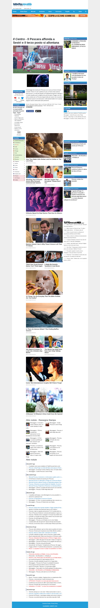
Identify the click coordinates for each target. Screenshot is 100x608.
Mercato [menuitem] (33, 11)
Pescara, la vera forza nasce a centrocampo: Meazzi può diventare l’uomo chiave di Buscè (52, 523)
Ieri (68, 111)
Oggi (65, 111)
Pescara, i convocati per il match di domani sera (41, 579)
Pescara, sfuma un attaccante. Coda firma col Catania (43, 532)
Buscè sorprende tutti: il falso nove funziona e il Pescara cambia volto (47, 536)
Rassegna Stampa (34, 104)
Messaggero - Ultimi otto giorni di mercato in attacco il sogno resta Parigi (47, 539)
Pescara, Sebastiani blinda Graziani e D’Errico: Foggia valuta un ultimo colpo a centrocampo (53, 538)
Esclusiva (67, 188)
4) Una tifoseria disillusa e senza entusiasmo (18, 129)
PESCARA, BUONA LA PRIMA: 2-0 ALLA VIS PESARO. (43, 554)
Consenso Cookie (46, 603)
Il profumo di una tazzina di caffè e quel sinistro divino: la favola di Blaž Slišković (49, 582)
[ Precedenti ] (19, 101)
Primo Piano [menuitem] (23, 11)
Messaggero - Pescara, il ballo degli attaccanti (41, 489)
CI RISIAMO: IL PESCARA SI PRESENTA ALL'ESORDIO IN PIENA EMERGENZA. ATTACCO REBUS (79, 44)
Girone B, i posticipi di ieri (35, 496)
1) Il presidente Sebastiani (17, 115)
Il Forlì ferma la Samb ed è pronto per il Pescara (41, 478)
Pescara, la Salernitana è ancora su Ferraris (40, 498)
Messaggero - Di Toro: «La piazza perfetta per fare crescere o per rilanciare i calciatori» (51, 500)
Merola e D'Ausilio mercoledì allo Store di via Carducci (43, 509)
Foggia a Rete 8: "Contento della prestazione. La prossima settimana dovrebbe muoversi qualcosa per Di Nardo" (58, 546)
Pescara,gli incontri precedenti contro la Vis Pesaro (42, 564)
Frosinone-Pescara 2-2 (71, 98)
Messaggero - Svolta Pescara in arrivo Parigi (40, 471)
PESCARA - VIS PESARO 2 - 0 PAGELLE (40, 556)
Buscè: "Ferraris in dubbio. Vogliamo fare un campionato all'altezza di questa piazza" (51, 577)
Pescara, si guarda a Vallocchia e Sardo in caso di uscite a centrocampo (47, 593)
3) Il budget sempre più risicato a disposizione (18, 124)
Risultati (19, 134)
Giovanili (66, 165)
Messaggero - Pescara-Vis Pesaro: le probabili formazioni (44, 563)
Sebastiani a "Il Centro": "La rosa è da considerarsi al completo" (45, 586)
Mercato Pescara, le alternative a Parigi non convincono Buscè (45, 480)
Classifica (16, 138)
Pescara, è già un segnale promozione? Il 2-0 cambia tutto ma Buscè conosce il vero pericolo (53, 511)
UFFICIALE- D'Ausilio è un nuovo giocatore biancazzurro (44, 581)
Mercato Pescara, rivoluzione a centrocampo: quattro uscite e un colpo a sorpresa (50, 477)
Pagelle (66, 153)
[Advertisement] (44, 123)
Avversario (67, 141)
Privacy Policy (54, 603)
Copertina (67, 71)
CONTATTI (52, 606)
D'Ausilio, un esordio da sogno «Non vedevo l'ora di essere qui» (36, 447)
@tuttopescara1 (50, 105)
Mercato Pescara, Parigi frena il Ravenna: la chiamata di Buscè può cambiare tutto (50, 486)
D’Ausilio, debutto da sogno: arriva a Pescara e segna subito (44, 534)
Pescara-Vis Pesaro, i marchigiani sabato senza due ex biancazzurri (46, 595)
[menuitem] (86, 11)
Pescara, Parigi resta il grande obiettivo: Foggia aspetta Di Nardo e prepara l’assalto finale (52, 507)
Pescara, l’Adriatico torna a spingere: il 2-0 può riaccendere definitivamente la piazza (51, 514)
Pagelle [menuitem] (67, 11)
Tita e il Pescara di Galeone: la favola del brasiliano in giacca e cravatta (47, 513)
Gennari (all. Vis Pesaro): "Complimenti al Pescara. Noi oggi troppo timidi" (48, 545)
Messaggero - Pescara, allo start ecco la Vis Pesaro (42, 571)
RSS (56, 606)
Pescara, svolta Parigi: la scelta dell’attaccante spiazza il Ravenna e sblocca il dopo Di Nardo (53, 468)
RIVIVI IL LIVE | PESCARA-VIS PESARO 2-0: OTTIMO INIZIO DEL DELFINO (49, 557)
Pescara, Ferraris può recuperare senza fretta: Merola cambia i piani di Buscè (49, 531)
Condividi (30, 111)
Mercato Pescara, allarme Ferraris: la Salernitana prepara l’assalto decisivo (48, 482)
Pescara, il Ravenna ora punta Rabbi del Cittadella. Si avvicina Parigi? (47, 484)
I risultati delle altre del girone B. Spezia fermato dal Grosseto (45, 521)
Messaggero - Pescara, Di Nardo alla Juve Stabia (56, 439)
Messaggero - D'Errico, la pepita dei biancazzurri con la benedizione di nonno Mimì (50, 487)
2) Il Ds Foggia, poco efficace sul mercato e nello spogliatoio (19, 119)
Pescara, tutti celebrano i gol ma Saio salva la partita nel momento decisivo (48, 529)
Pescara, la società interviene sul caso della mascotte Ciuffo (44, 597)
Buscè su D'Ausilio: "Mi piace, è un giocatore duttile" (42, 566)
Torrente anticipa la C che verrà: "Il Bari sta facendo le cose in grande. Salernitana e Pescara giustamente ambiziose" (59, 591)
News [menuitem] (50, 11)
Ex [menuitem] (74, 11)
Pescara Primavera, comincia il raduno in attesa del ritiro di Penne (79, 169)
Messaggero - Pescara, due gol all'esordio (40, 543)
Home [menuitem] (14, 11)
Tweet (38, 111)
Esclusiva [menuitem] (42, 11)
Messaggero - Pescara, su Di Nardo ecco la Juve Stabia (56, 447)
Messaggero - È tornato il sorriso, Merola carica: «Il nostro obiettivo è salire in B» (49, 469)
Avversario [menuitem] (58, 11)
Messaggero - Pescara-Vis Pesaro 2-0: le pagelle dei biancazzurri (56, 453)
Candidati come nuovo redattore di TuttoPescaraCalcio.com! (44, 466)
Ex (65, 176)
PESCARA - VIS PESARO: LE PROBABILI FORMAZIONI (44, 570)
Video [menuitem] (80, 11)
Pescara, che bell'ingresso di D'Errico (38, 518)
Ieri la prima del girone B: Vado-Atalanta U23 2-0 (41, 559)
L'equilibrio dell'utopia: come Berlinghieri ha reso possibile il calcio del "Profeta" (49, 495)
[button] (19, 132)
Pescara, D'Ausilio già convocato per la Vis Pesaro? (42, 584)
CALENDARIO (46, 606)
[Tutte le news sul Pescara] (22, 4)
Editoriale (66, 38)
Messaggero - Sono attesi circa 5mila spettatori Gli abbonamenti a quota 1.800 (49, 568)
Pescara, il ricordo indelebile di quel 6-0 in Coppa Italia (43, 561)
